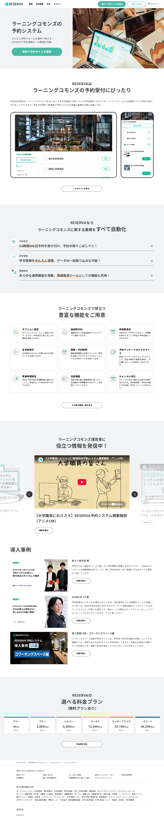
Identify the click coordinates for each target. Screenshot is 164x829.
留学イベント (21, 797)
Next (135, 494)
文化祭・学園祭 (39, 794)
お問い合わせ (136, 4)
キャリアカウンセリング (106, 791)
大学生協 (63, 800)
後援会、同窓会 (118, 800)
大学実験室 (129, 800)
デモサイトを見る (82, 189)
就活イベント (137, 794)
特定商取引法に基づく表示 (79, 778)
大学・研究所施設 (81, 791)
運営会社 (19, 809)
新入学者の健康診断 (90, 797)
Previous (29, 494)
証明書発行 (103, 797)
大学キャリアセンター (25, 800)
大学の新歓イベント (103, 800)
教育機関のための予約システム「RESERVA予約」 (44, 763)
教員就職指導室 (74, 800)
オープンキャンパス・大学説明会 (29, 791)
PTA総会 (50, 794)
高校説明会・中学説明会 (53, 791)
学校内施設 (68, 791)
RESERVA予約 (21, 763)
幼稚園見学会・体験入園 (100, 794)
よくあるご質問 (75, 775)
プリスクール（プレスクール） (54, 797)
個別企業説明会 (41, 800)
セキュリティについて (103, 778)
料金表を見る (82, 744)
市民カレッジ (53, 800)
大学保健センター (74, 797)
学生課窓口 (59, 794)
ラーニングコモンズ (130, 797)
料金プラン (20, 775)
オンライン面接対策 (24, 794)
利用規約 (19, 778)
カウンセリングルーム (126, 791)
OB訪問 (114, 794)
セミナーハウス (115, 797)
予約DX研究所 (126, 775)
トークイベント (125, 794)
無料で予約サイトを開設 (112, 4)
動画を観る (44, 530)
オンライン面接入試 (82, 794)
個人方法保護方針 (50, 778)
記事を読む (81, 581)
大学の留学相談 (88, 800)
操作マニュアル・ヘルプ (104, 775)
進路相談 (92, 791)
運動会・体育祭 (34, 797)
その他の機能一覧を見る (82, 405)
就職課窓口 (68, 794)
